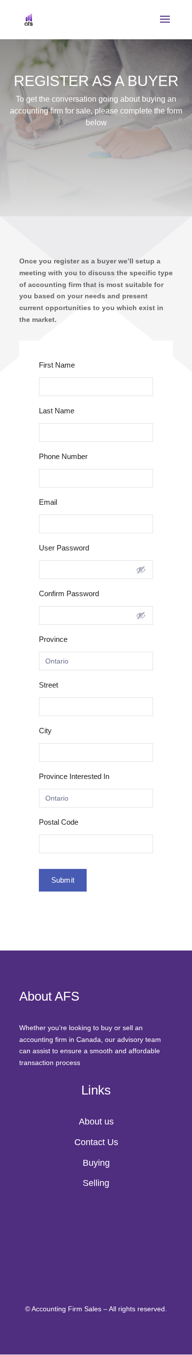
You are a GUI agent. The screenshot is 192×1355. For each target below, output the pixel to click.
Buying (96, 1163)
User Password (64, 548)
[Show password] (141, 570)
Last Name (56, 410)
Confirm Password (69, 593)
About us (96, 1121)
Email (48, 502)
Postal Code (58, 822)
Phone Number (63, 456)
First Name (57, 365)
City (45, 730)
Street (48, 685)
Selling (96, 1183)
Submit (62, 880)
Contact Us (96, 1142)
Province (53, 639)
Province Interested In (74, 776)
